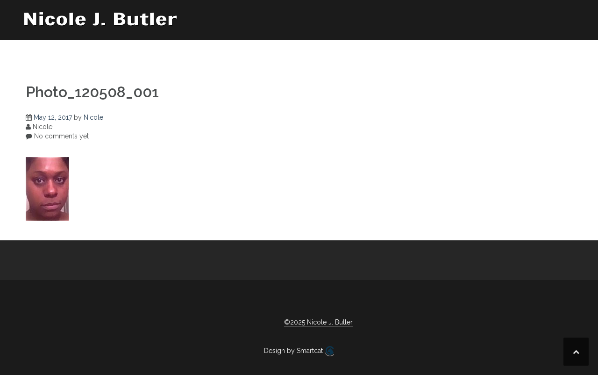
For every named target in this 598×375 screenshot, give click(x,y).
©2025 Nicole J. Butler (318, 322)
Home (178, 54)
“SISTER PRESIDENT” (426, 54)
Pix (306, 54)
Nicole (93, 117)
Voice (277, 54)
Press (505, 54)
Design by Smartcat (294, 350)
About (213, 54)
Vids (246, 54)
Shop (538, 54)
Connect (341, 54)
